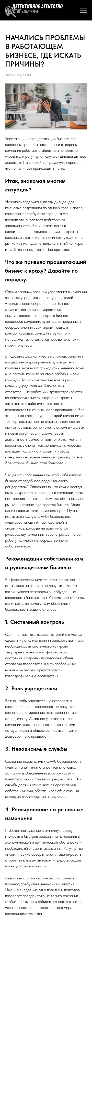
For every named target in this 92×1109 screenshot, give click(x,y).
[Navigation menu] (83, 10)
